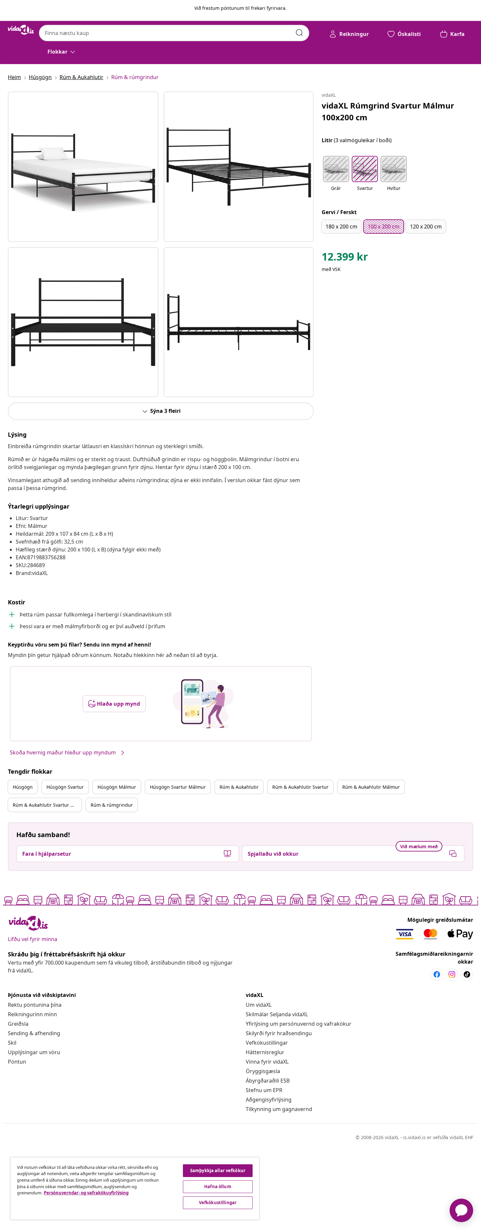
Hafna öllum (217, 1186)
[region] (134, 1188)
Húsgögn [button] (23, 787)
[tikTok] (467, 974)
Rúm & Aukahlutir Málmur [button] (371, 787)
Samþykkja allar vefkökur (217, 1170)
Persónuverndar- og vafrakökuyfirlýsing (86, 1193)
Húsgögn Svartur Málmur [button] (178, 787)
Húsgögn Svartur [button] (65, 787)
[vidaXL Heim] (21, 30)
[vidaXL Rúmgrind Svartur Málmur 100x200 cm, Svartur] (83, 166)
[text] (345, 258)
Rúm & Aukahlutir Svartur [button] (300, 787)
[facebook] (437, 974)
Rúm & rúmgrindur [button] (112, 805)
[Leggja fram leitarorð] (299, 32)
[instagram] (452, 974)
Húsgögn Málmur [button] (117, 787)
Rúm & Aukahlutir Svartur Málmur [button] (47, 805)
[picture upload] (203, 704)
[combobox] (174, 33)
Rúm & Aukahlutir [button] (239, 787)
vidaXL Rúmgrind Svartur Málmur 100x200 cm (388, 111)
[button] (336, 177)
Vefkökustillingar (267, 1042)
